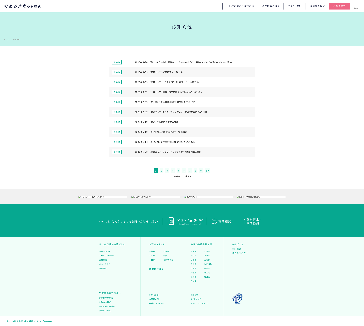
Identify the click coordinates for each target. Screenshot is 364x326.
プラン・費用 (295, 6)
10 (207, 170)
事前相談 (224, 221)
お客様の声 (154, 299)
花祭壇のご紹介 (271, 6)
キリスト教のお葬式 (107, 306)
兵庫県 (193, 268)
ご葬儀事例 (154, 294)
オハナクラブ (104, 264)
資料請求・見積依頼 (253, 221)
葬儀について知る (156, 303)
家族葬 (152, 251)
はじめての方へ (240, 252)
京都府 (193, 272)
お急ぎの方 (339, 6)
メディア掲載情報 (106, 255)
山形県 (207, 255)
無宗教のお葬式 (106, 297)
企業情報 (103, 260)
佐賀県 (193, 281)
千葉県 (207, 268)
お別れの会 (168, 260)
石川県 (193, 260)
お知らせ (194, 294)
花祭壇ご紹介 (156, 269)
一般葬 (152, 255)
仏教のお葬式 (105, 302)
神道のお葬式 (105, 310)
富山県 (193, 255)
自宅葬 (166, 251)
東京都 (207, 260)
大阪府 (193, 264)
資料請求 (103, 268)
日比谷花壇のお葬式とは (240, 6)
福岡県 (207, 277)
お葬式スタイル (157, 244)
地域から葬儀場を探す (203, 244)
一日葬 (152, 260)
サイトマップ (196, 299)
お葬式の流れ (105, 251)
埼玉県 (207, 272)
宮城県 (207, 251)
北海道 (193, 251)
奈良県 (193, 277)
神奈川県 (208, 264)
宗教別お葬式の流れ (110, 292)
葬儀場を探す (317, 6)
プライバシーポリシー (200, 303)
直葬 (165, 255)
